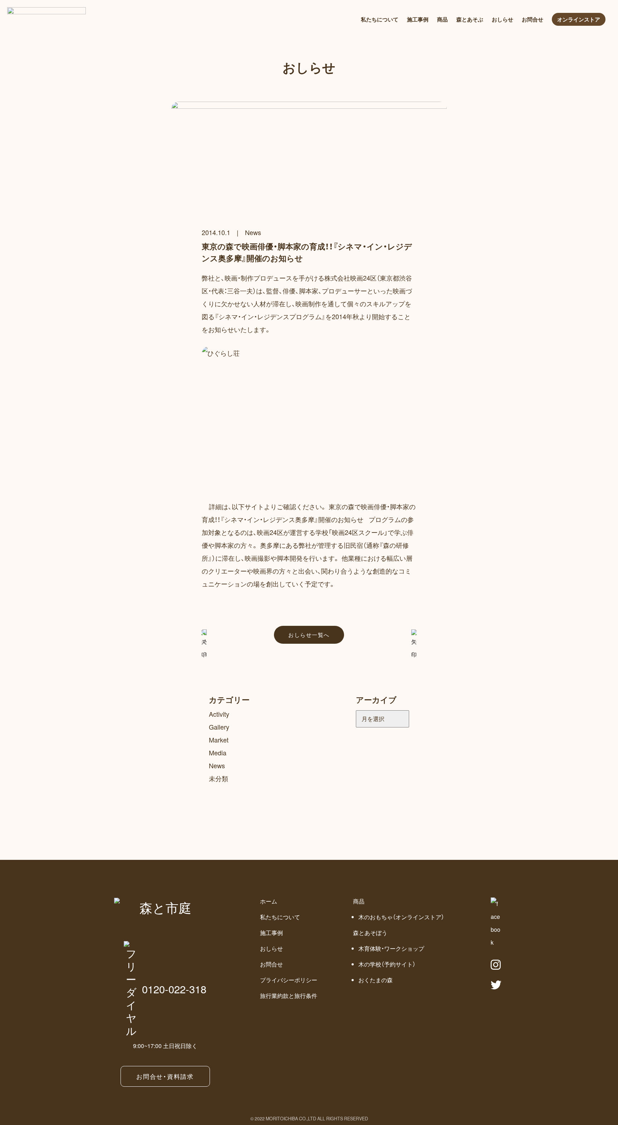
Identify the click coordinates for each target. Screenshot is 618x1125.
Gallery (219, 726)
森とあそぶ (469, 19)
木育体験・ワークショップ (391, 948)
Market (219, 739)
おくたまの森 (375, 980)
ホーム (268, 901)
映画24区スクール (358, 532)
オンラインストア (578, 19)
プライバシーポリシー (288, 980)
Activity (219, 714)
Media (217, 752)
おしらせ (502, 19)
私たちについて (379, 19)
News (253, 232)
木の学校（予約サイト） (387, 964)
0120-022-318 (174, 989)
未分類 (218, 778)
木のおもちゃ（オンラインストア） (401, 917)
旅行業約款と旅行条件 (288, 996)
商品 (442, 19)
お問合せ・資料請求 (164, 1076)
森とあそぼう (370, 933)
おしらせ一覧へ (309, 634)
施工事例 (417, 19)
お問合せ (532, 19)
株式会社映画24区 (350, 277)
